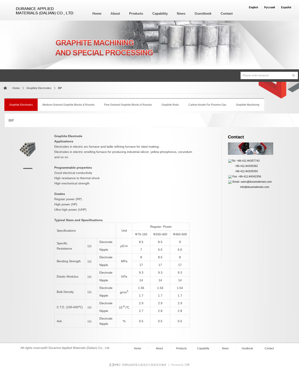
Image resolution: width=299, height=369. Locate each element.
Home (16, 88)
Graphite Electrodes (38, 88)
